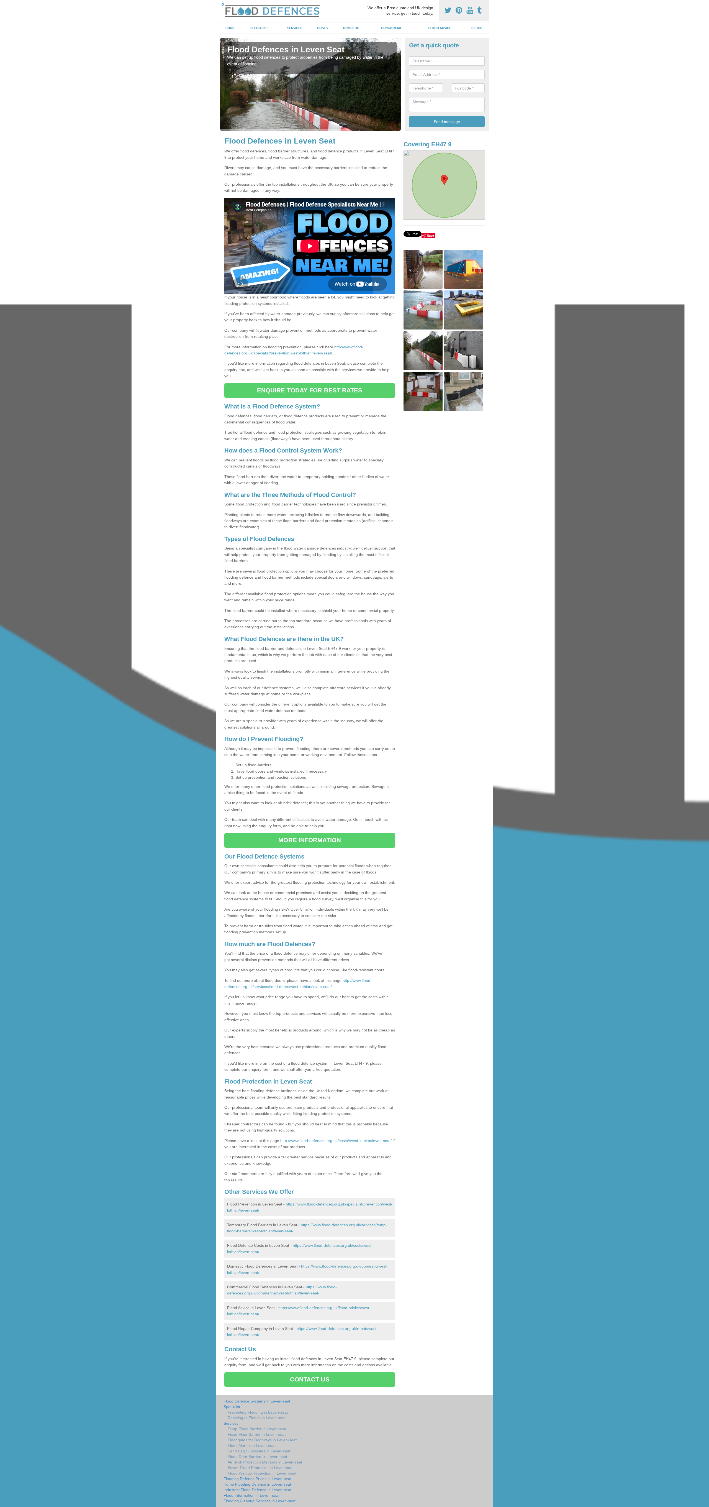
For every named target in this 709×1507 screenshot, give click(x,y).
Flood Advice (439, 28)
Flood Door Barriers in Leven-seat (257, 1456)
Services (294, 28)
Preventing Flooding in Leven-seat (258, 1412)
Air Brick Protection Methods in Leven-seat (265, 1462)
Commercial (391, 28)
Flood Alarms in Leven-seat (252, 1445)
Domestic (351, 28)
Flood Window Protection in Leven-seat (262, 1473)
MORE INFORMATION (309, 840)
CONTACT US (310, 1379)
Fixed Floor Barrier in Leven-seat (257, 1434)
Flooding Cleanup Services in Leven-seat (260, 1501)
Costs (322, 28)
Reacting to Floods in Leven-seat (257, 1418)
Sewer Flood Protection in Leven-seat (261, 1467)
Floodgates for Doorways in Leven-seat (262, 1440)
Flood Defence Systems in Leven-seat (257, 1401)
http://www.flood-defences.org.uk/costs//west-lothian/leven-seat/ (336, 1140)
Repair (476, 28)
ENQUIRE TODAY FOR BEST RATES (310, 390)
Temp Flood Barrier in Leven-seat (257, 1429)
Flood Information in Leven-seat (251, 1495)
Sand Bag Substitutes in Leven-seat (259, 1451)
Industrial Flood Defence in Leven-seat (257, 1490)
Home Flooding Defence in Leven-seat (257, 1484)
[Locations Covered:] (223, 5)
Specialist (259, 28)
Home (230, 28)
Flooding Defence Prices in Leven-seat (257, 1479)
